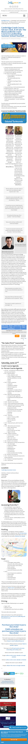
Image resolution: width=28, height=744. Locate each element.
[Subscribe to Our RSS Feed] (17, 7)
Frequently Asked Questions (7, 682)
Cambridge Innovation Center (8, 470)
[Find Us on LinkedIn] (15, 7)
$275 (17, 336)
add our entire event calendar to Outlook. (16, 659)
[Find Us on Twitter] (13, 7)
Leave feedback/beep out (17, 641)
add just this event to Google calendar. (15, 665)
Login (2, 742)
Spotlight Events (5, 20)
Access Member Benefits (7, 681)
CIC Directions (23, 533)
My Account (11, 587)
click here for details (20, 536)
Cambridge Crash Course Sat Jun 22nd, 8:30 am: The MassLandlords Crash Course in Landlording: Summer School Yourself (13, 31)
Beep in (9, 641)
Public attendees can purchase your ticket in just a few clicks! (14, 631)
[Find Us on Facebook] (10, 7)
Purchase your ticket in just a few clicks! (14, 626)
